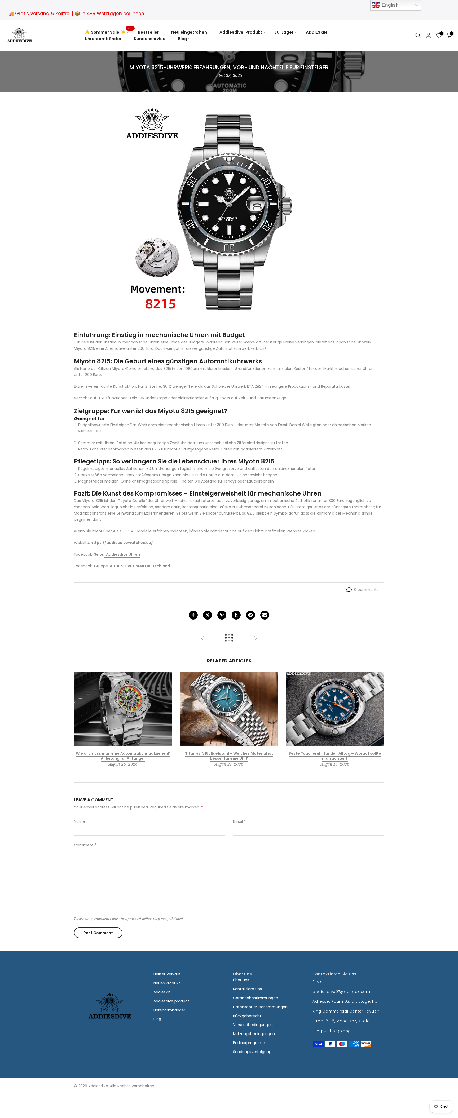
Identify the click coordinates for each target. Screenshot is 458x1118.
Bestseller (148, 32)
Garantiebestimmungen (255, 998)
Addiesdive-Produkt (240, 32)
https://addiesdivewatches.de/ (122, 542)
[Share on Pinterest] (221, 615)
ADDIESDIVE (124, 531)
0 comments (366, 589)
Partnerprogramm (250, 1042)
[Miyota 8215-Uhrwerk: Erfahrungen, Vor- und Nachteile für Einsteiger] (202, 638)
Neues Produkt (166, 983)
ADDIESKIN (316, 32)
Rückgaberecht (247, 1016)
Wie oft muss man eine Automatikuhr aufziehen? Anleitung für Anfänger (123, 756)
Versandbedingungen (253, 1024)
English (389, 5)
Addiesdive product (171, 1001)
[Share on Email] (264, 615)
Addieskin (162, 992)
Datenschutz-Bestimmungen (260, 1007)
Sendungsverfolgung (252, 1051)
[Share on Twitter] (207, 615)
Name (81, 821)
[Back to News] (229, 638)
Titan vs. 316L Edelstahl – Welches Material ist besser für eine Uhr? (229, 756)
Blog (182, 39)
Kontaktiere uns (247, 989)
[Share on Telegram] (250, 615)
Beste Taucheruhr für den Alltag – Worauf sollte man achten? (335, 756)
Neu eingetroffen (189, 32)
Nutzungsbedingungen (254, 1033)
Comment (85, 845)
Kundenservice (149, 39)
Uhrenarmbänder (103, 39)
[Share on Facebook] (193, 615)
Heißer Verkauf (167, 974)
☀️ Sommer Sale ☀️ (109, 32)
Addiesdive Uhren (123, 554)
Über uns (241, 980)
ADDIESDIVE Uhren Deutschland (140, 566)
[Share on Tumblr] (236, 615)
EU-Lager (284, 32)
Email (239, 821)
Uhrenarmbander (169, 1010)
